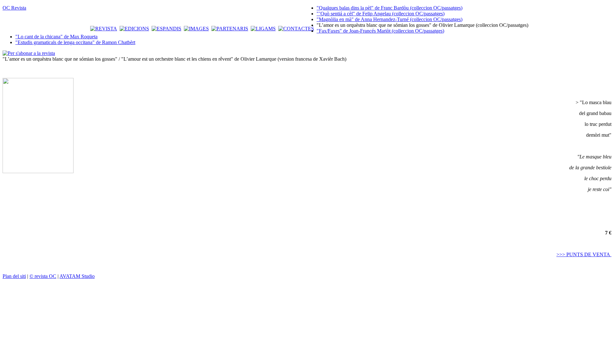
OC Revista (14, 8)
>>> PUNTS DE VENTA (583, 254)
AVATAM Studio (77, 276)
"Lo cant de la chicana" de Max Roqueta (56, 36)
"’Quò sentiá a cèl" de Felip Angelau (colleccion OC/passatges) (381, 13)
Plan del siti (14, 276)
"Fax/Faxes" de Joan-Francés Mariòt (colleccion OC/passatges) (380, 31)
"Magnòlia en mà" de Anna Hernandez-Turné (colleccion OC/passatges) (389, 19)
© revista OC (42, 276)
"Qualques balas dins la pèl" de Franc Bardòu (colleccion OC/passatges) (389, 8)
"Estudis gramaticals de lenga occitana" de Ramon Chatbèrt (75, 42)
